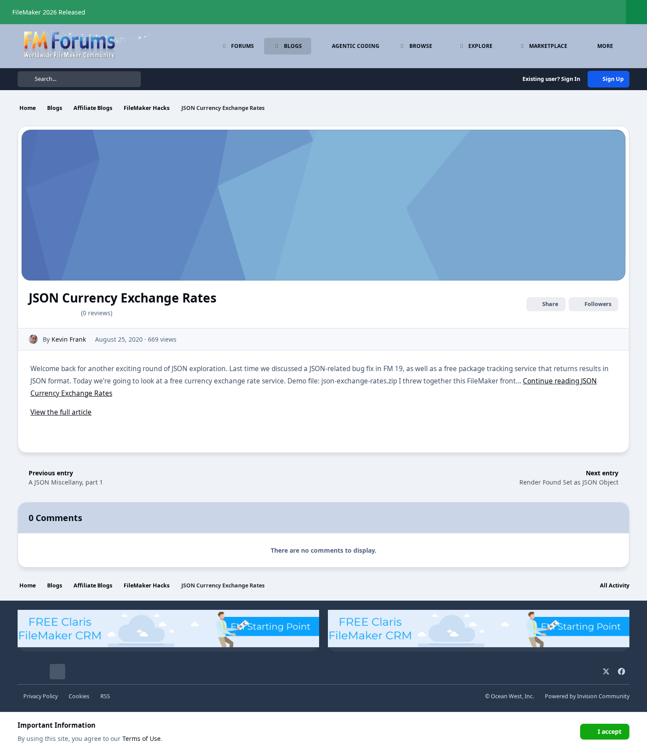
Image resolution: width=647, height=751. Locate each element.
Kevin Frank (68, 339)
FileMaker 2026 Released (48, 12)
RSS (105, 696)
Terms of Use (141, 738)
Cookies (79, 696)
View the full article (61, 412)
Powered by (587, 696)
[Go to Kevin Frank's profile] (33, 339)
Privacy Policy (40, 696)
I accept (609, 731)
